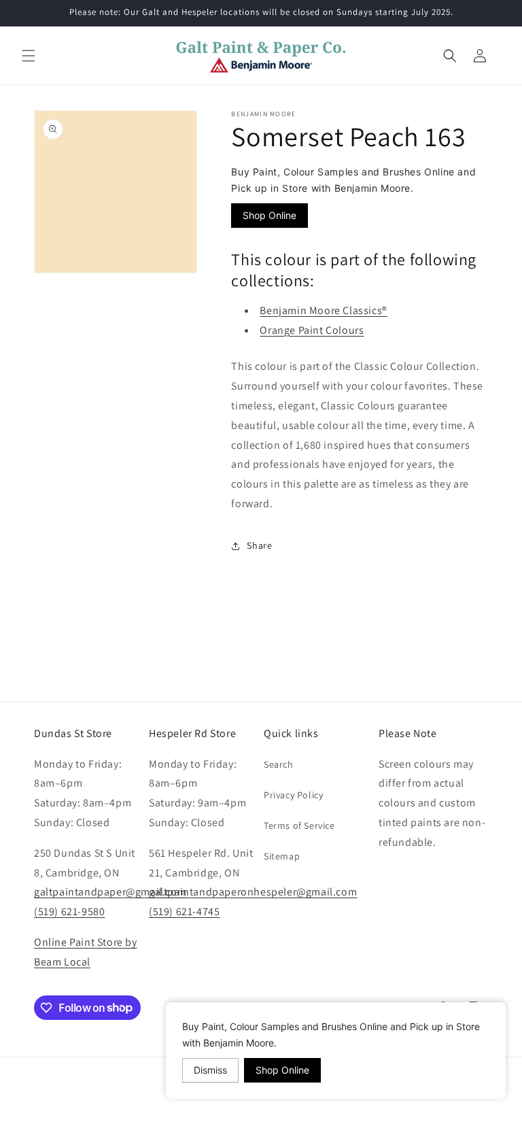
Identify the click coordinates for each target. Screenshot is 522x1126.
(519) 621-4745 (184, 911)
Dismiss (210, 1070)
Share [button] (259, 545)
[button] (29, 56)
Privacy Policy (293, 795)
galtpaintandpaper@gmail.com (110, 892)
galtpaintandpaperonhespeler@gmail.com (253, 892)
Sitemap (282, 856)
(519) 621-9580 (69, 911)
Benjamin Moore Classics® (323, 310)
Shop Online (269, 215)
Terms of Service (299, 825)
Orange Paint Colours (312, 330)
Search (279, 764)
